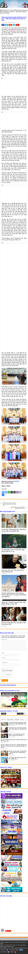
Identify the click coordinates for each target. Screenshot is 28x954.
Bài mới (3, 719)
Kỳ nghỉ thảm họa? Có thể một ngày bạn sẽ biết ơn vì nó (13, 550)
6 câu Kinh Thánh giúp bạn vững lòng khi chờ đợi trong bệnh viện (13, 530)
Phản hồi (17, 719)
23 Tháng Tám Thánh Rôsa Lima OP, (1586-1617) (17, 758)
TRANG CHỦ (5, 10)
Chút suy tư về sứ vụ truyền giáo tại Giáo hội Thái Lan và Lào (9, 503)
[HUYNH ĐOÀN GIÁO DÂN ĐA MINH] (14, 4)
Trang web (4, 662)
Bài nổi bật (10, 719)
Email (3, 657)
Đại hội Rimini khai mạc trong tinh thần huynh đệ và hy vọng (14, 740)
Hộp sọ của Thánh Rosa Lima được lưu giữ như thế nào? (17, 734)
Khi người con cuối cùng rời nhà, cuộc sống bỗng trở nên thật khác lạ (18, 729)
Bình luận (4, 639)
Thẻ (22, 719)
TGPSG (16, 481)
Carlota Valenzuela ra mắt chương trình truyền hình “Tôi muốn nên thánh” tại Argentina (14, 594)
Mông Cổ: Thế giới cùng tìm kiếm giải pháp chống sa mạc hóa (13, 603)
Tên (3, 653)
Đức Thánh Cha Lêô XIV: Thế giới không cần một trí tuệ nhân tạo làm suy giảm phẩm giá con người (14, 746)
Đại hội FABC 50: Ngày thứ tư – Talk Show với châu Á (18, 507)
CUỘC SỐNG (13, 10)
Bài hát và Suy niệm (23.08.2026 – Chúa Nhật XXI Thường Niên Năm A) (17, 752)
